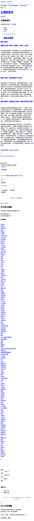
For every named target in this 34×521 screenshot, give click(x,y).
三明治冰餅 (4, 235)
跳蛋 (2, 423)
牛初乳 (2, 318)
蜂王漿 (2, 316)
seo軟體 (3, 356)
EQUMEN (3, 454)
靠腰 (2, 341)
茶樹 (2, 443)
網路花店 (3, 363)
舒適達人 (3, 432)
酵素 (2, 322)
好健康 (2, 311)
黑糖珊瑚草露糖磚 (6, 352)
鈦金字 (2, 385)
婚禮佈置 (3, 365)
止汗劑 (2, 245)
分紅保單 (3, 328)
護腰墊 (2, 344)
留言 (15, 175)
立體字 (2, 372)
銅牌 (2, 374)
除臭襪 (20, 139)
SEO (2, 359)
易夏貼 (2, 241)
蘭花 (2, 335)
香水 (2, 445)
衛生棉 (2, 429)
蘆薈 (2, 439)
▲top (2, 179)
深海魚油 (3, 320)
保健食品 (3, 312)
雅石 (2, 333)
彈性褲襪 (3, 400)
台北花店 (3, 369)
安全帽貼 (3, 239)
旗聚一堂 (3, 252)
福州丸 (2, 273)
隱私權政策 (28, 497)
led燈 (2, 380)
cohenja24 (3, 166)
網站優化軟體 (4, 354)
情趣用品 (3, 419)
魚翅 (2, 277)
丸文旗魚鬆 (4, 408)
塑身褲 (2, 453)
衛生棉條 (3, 430)
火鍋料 (2, 271)
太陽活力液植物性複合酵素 (8, 348)
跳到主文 (3, 16)
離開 (9, 517)
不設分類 (13, 24)
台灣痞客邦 (7, 12)
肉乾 (2, 266)
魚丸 (2, 268)
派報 (2, 370)
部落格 (6, 29)
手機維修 (3, 427)
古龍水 (2, 447)
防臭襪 (2, 234)
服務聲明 (17, 499)
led (1, 381)
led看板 (3, 387)
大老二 (2, 412)
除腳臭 (2, 108)
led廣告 (3, 383)
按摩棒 (2, 421)
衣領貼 (2, 224)
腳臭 (2, 42)
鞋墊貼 (2, 249)
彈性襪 (2, 396)
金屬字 (2, 376)
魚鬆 (2, 256)
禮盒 (2, 260)
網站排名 (3, 358)
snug (18, 135)
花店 (2, 361)
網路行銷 (3, 434)
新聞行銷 (3, 437)
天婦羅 (2, 269)
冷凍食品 (3, 275)
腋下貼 (2, 243)
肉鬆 (2, 258)
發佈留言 (3, 192)
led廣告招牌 (4, 378)
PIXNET (7, 497)
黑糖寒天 (3, 350)
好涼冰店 (3, 237)
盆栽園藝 (3, 331)
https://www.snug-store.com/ (8, 156)
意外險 (2, 324)
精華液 (2, 441)
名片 (5, 31)
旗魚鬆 (2, 254)
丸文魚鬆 (3, 406)
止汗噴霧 (3, 247)
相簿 (5, 27)
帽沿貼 (2, 226)
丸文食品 (3, 251)
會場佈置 (3, 367)
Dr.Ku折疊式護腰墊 (6, 337)
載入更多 (3, 182)
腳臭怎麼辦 (8, 38)
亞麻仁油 (3, 314)
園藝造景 (3, 329)
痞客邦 (12, 175)
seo (1, 436)
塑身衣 (2, 451)
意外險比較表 (4, 326)
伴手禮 (2, 262)
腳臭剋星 (3, 228)
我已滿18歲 (3, 517)
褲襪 (2, 398)
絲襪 (2, 402)
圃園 (2, 449)
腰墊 (2, 343)
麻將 (2, 410)
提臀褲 (2, 456)
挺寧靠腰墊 (4, 339)
